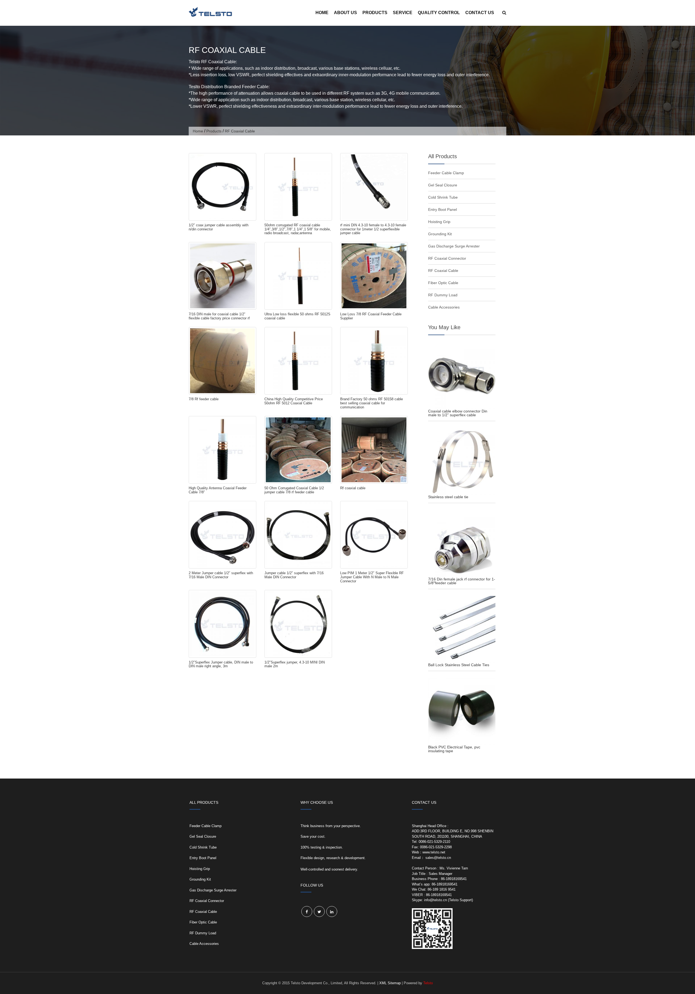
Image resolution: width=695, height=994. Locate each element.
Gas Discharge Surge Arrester (454, 246)
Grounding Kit (440, 234)
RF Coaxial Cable (443, 270)
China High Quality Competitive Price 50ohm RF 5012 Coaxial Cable (293, 401)
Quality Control (439, 12)
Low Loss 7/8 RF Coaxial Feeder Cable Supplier (371, 316)
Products (374, 12)
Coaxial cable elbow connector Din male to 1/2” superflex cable (457, 413)
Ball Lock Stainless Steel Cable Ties (458, 665)
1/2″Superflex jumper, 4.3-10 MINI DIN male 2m (294, 664)
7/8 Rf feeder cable (204, 399)
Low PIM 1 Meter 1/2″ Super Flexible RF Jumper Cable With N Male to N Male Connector (372, 577)
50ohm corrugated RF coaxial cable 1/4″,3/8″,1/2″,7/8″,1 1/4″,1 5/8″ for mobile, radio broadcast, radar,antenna (297, 229)
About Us (345, 12)
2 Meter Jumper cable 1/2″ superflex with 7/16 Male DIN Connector (221, 575)
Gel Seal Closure (442, 185)
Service (402, 12)
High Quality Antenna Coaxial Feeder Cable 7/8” (218, 490)
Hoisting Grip (439, 222)
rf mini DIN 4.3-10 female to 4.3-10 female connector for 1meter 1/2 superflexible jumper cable (373, 229)
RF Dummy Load (442, 295)
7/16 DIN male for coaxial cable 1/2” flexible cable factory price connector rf (219, 316)
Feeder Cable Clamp (446, 173)
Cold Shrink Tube (443, 197)
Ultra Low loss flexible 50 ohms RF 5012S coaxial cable (297, 316)
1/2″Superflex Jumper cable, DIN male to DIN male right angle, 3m (221, 664)
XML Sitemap (390, 983)
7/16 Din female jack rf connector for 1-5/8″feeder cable (461, 581)
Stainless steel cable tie (448, 497)
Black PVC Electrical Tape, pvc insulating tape (454, 749)
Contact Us (479, 12)
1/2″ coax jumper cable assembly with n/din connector (218, 227)
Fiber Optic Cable (443, 283)
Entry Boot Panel (442, 209)
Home (321, 12)
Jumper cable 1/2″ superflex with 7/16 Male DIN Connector (294, 575)
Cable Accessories (444, 307)
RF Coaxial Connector (447, 258)
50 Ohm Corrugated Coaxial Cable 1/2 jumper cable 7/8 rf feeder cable (294, 490)
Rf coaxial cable (352, 488)
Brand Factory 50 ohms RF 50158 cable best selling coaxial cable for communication (371, 403)
